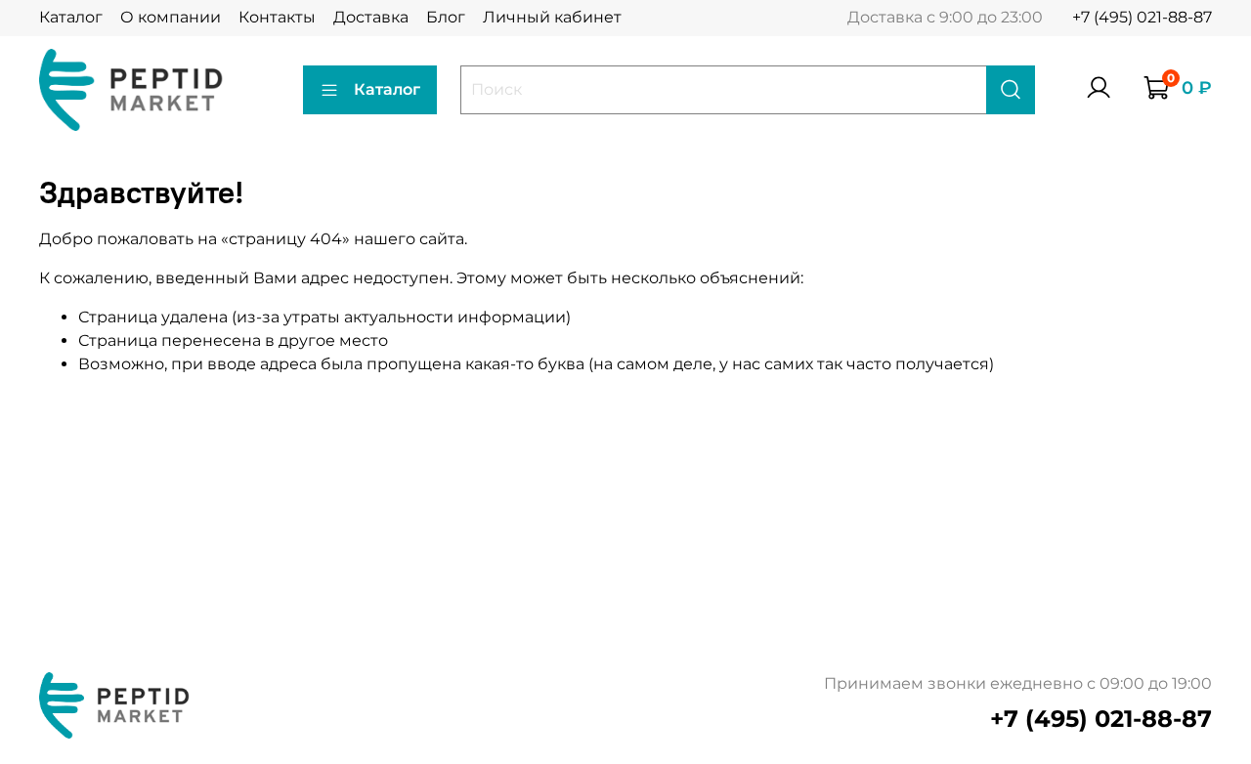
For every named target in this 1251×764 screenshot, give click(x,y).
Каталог (71, 17)
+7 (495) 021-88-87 (1142, 17)
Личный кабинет (552, 17)
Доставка (371, 17)
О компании (170, 17)
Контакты (277, 17)
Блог (445, 17)
